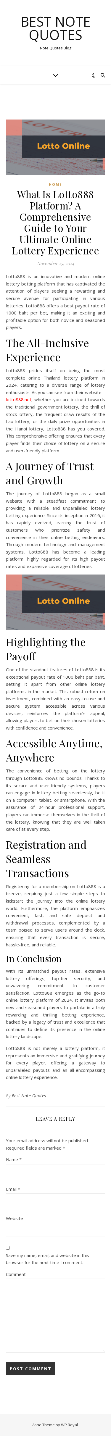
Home (55, 184)
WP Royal (69, 1424)
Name (14, 1159)
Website (14, 1218)
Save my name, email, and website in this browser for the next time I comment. (47, 1259)
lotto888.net (18, 399)
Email (13, 1189)
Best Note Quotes (56, 28)
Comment (16, 1274)
